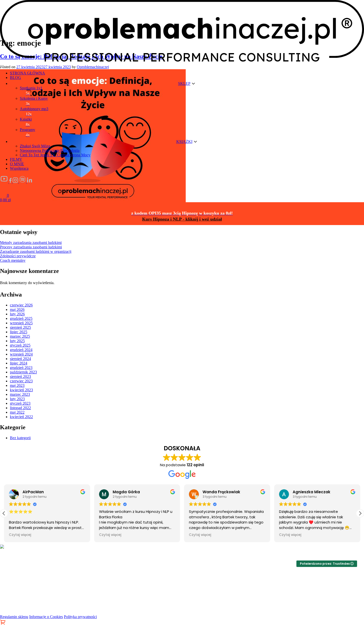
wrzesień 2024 (21, 354)
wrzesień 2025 (21, 323)
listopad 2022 (20, 408)
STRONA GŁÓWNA (27, 73)
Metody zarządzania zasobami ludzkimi (31, 242)
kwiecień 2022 (21, 417)
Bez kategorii (20, 438)
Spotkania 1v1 (31, 90)
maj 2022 (17, 412)
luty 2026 (17, 314)
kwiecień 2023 (21, 390)
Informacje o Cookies (46, 617)
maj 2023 (17, 385)
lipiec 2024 (18, 363)
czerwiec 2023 (21, 381)
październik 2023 (23, 372)
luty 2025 (17, 341)
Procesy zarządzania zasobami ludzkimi (31, 247)
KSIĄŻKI (184, 141)
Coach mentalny (13, 260)
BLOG (15, 77)
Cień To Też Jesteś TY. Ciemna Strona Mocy (55, 155)
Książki (26, 122)
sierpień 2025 (20, 327)
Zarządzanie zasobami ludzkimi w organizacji (35, 251)
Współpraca (19, 168)
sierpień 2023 (20, 376)
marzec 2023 (20, 394)
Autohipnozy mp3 (34, 111)
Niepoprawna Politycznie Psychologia (49, 150)
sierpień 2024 (20, 359)
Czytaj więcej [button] (20, 535)
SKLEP (184, 83)
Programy (27, 132)
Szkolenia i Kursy (34, 101)
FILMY (16, 159)
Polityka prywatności (80, 617)
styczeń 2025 (20, 345)
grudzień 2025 (21, 318)
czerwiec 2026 (21, 305)
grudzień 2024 (21, 350)
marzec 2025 (20, 336)
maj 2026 (17, 309)
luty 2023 (17, 399)
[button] (360, 513)
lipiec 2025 (18, 332)
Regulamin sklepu (14, 617)
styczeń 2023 (20, 403)
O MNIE (17, 164)
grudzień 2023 (21, 367)
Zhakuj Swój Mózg (35, 146)
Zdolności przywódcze (18, 256)
